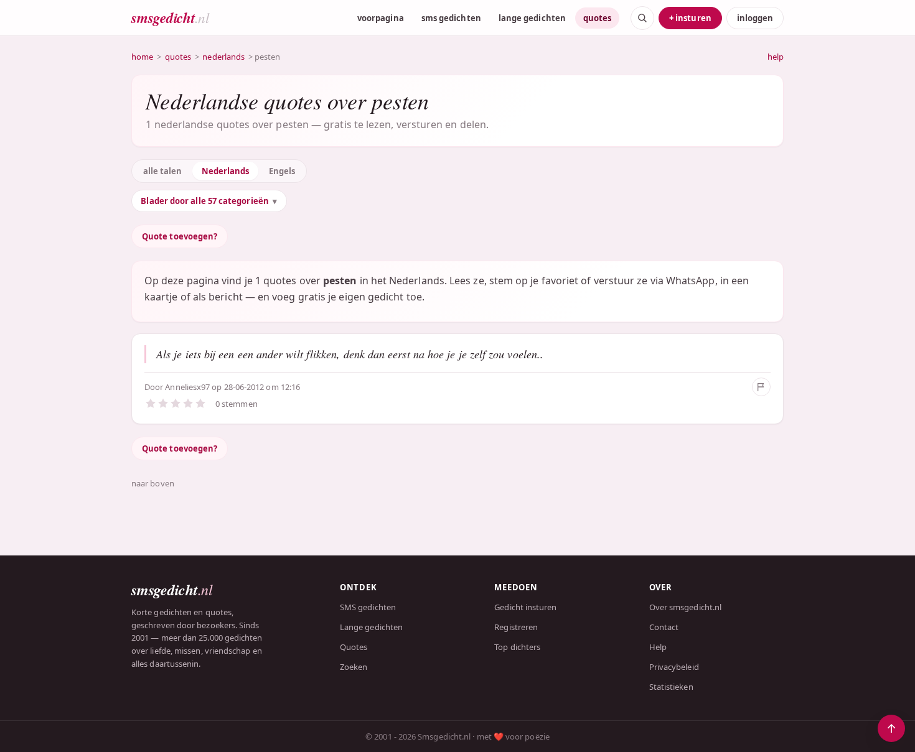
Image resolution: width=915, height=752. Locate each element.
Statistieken (671, 686)
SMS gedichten (368, 607)
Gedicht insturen (525, 607)
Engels (282, 171)
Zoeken (353, 666)
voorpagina (380, 18)
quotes (597, 18)
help (775, 56)
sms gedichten (451, 18)
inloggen (755, 18)
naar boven (152, 483)
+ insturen (690, 18)
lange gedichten (532, 18)
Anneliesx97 (187, 386)
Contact (664, 627)
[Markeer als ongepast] (761, 387)
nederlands (223, 56)
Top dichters (517, 646)
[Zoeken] (642, 18)
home (142, 56)
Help (658, 646)
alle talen (162, 171)
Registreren (516, 627)
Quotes (353, 646)
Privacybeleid (674, 666)
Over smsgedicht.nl (685, 607)
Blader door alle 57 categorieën (204, 201)
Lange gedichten (371, 627)
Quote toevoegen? (179, 236)
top (891, 728)
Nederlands (226, 171)
